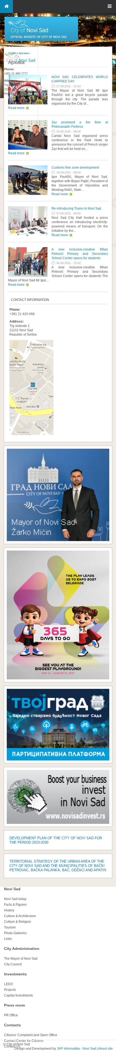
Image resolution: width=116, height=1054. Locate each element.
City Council (13, 964)
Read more (16, 153)
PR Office (11, 1015)
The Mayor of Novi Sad (20, 958)
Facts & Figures (15, 905)
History (9, 910)
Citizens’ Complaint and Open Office (30, 1035)
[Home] (41, 41)
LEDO (8, 984)
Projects (10, 990)
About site (105, 1048)
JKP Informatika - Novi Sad (76, 1048)
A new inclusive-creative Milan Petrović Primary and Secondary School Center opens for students (80, 254)
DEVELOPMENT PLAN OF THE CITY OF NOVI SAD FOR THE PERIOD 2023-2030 (55, 840)
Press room (14, 1005)
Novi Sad (12, 889)
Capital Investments (18, 995)
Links (8, 939)
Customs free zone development (75, 167)
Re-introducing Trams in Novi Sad (76, 208)
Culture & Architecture (20, 916)
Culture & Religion (17, 922)
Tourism (10, 927)
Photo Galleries (15, 933)
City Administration (21, 948)
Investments (15, 974)
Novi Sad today (15, 899)
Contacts (12, 1025)
